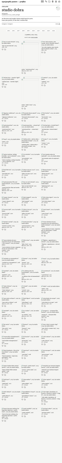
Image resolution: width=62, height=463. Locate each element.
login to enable (34, 37)
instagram (4, 24)
